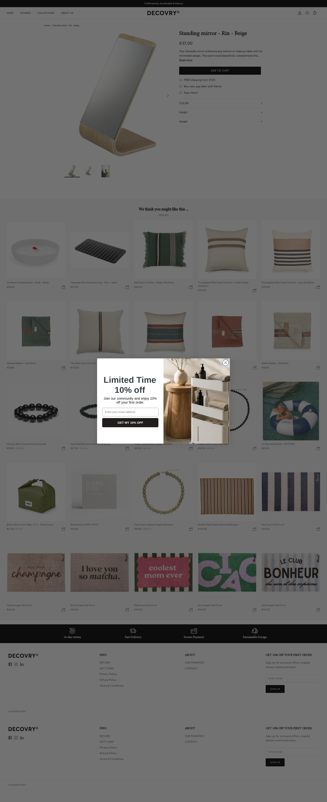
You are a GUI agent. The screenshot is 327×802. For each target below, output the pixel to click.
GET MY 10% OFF (130, 422)
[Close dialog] (226, 363)
